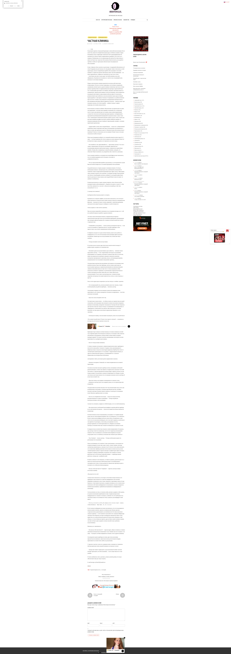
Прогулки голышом (137, 84)
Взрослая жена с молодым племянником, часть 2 (139, 89)
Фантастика (137, 150)
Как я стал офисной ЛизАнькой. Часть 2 (140, 92)
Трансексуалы (137, 146)
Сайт (113, 623)
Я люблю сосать (137, 81)
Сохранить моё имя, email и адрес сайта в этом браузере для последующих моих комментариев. (106, 631)
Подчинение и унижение (140, 125)
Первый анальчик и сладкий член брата (141, 172)
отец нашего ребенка (139, 196)
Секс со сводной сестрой (98, 594)
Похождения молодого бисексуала (138, 75)
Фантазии (136, 148)
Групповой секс (138, 106)
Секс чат (98, 19)
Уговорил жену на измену (139, 68)
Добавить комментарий (108, 43)
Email (101, 623)
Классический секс (138, 113)
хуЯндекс (133, 19)
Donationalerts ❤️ (143, 62)
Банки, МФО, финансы (138, 210)
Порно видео (115, 26)
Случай (136, 140)
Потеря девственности (139, 129)
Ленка (117, 594)
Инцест (136, 111)
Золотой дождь (138, 108)
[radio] (103, 579)
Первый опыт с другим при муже (139, 79)
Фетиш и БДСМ (137, 152)
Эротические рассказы (106, 19)
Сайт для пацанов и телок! (139, 213)
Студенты (136, 144)
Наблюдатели (137, 123)
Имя (89, 623)
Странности (137, 142)
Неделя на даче (138, 179)
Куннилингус (137, 115)
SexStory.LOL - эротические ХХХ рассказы (91, 650)
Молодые (136, 121)
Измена (136, 109)
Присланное (137, 131)
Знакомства (126, 19)
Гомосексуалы (137, 104)
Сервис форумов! (137, 215)
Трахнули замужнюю (138, 72)
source (89, 566)
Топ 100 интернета (137, 214)
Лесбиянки (136, 117)
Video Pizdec (136, 207)
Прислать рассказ (118, 19)
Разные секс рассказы (92, 37)
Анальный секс (137, 100)
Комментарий (91, 607)
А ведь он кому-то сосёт (140, 199)
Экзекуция (136, 154)
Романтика (136, 134)
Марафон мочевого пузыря (139, 70)
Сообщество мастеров (138, 211)
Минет (135, 119)
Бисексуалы (137, 102)
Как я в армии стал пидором (141, 164)
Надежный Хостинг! (138, 209)
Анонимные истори (137, 206)
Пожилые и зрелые (138, 127)
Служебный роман (138, 138)
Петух (135, 188)
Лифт (135, 176)
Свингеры (136, 136)
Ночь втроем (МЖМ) (138, 86)
